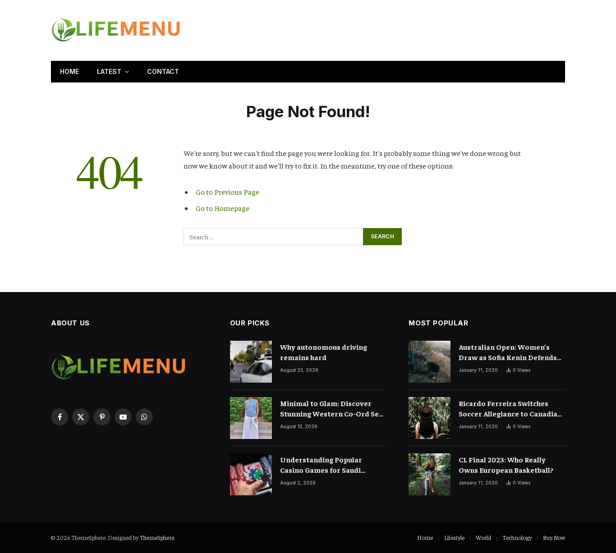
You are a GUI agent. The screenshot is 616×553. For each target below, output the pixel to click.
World (483, 537)
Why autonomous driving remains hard (323, 351)
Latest (109, 71)
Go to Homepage (222, 208)
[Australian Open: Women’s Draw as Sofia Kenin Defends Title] (430, 362)
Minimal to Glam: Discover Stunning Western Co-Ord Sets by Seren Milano (333, 408)
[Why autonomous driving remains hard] (251, 362)
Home (69, 71)
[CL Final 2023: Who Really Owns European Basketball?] (430, 474)
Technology (517, 537)
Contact (163, 71)
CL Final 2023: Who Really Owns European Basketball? (506, 464)
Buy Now (554, 537)
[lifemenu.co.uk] (116, 30)
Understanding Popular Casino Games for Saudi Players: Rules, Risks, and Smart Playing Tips (322, 465)
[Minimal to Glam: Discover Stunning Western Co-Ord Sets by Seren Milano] (251, 418)
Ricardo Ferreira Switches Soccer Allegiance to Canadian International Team (510, 408)
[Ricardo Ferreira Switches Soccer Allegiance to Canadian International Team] (430, 418)
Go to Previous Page (227, 192)
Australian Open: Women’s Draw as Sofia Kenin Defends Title (508, 352)
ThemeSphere (157, 537)
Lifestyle (454, 537)
